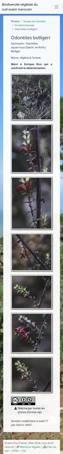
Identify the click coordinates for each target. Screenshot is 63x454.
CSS (23, 451)
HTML (15, 451)
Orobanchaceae (24, 25)
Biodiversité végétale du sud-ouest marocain (20, 6)
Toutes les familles (34, 21)
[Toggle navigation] (56, 7)
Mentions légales (30, 447)
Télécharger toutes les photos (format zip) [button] (31, 410)
